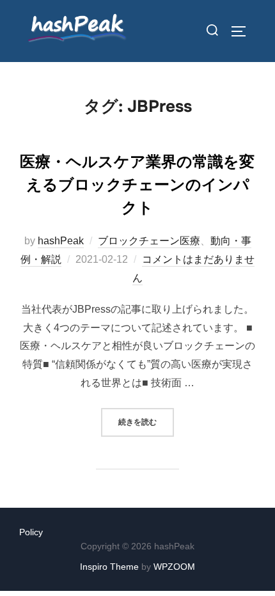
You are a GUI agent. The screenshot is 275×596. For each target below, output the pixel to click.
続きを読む (146, 421)
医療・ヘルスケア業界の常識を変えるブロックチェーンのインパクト (137, 184)
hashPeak (61, 240)
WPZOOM (174, 566)
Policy (31, 532)
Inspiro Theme (109, 566)
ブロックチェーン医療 (149, 240)
